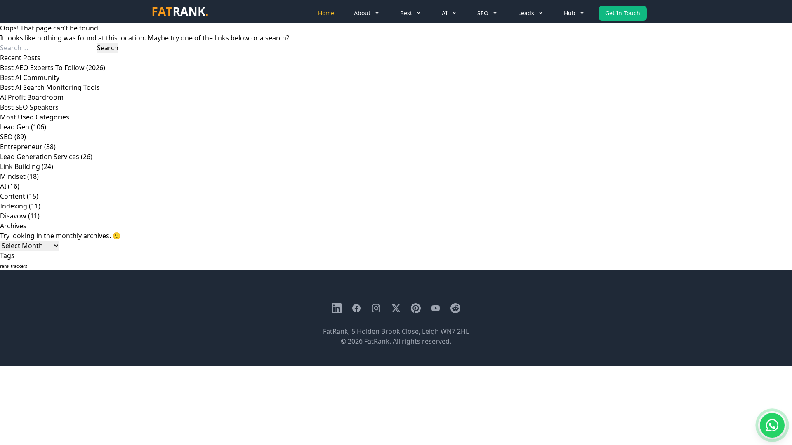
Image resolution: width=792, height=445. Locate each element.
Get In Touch (622, 13)
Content (12, 196)
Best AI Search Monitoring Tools (50, 87)
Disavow (13, 215)
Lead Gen (14, 126)
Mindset (13, 176)
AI (3, 186)
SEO (6, 136)
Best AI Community (29, 77)
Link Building (20, 166)
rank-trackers (13, 266)
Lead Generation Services (39, 156)
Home (326, 13)
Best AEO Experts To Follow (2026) (52, 67)
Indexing (13, 206)
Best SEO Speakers (29, 107)
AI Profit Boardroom (32, 97)
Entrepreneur (21, 146)
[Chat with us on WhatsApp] (772, 425)
